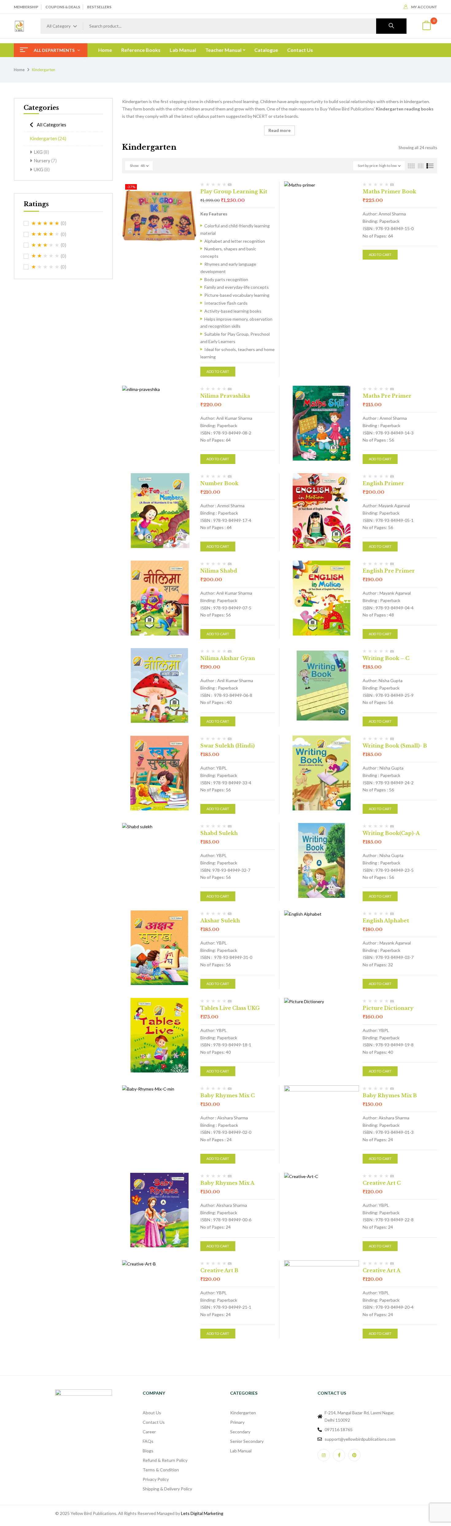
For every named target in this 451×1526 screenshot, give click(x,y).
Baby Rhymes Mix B (390, 1095)
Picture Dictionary (388, 1008)
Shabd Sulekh (219, 833)
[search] (391, 26)
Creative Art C (382, 1183)
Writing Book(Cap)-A (391, 833)
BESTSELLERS (99, 7)
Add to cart (217, 371)
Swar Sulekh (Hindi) (227, 746)
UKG (42, 169)
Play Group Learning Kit (233, 191)
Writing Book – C (386, 658)
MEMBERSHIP (26, 7)
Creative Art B (219, 1270)
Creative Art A (381, 1270)
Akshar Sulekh (220, 921)
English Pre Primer (389, 571)
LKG (41, 152)
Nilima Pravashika (225, 396)
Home (19, 69)
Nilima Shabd (218, 571)
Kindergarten (48, 138)
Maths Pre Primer (387, 396)
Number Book (219, 483)
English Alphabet (386, 921)
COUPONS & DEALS (62, 7)
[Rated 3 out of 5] (45, 245)
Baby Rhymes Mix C (227, 1095)
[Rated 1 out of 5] (45, 267)
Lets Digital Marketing (202, 1513)
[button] (426, 26)
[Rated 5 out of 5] (45, 223)
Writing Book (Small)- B (395, 746)
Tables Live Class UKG (230, 1008)
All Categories (51, 124)
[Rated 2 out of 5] (45, 255)
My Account (424, 7)
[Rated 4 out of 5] (45, 234)
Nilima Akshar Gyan (227, 658)
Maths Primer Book (389, 191)
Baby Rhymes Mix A (227, 1183)
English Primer (383, 483)
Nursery (45, 160)
